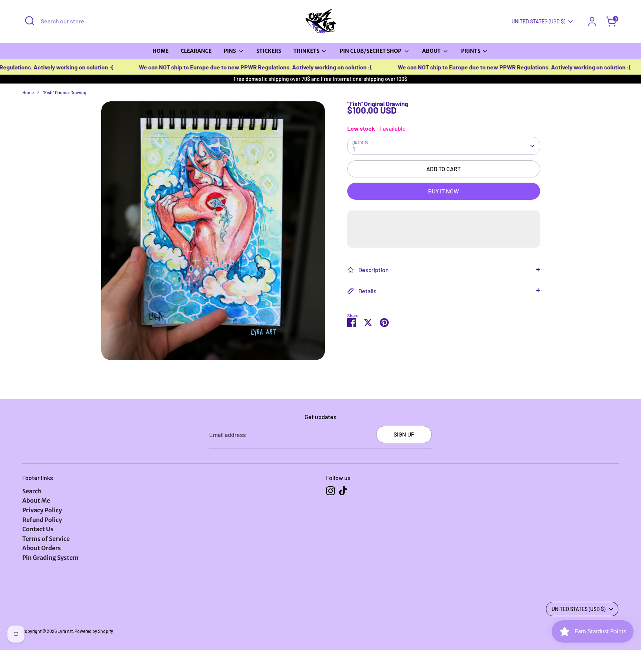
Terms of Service (46, 538)
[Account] (592, 21)
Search (32, 491)
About (432, 51)
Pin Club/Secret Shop (371, 51)
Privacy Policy (42, 510)
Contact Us (37, 529)
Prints (471, 51)
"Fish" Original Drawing (64, 92)
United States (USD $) (538, 21)
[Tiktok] (343, 490)
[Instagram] (330, 490)
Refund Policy (42, 519)
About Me (36, 500)
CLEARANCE (196, 51)
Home (160, 51)
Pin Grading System (50, 557)
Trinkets (306, 51)
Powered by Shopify (94, 631)
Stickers (268, 51)
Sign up (404, 434)
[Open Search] (29, 20)
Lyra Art (65, 631)
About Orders (41, 548)
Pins (230, 51)
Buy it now (443, 191)
